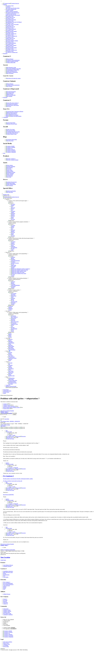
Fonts (10, 168)
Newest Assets (13, 182)
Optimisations (15, 72)
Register (5, 194)
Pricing (4, 573)
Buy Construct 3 (11, 158)
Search (4, 393)
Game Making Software (8, 565)
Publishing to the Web (16, 68)
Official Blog (14, 139)
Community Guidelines (8, 614)
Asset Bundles (13, 191)
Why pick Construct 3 (14, 102)
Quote (12, 438)
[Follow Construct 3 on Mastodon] (11, 152)
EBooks (11, 167)
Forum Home (12, 122)
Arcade (7, 361)
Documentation (6, 574)
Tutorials (10, 86)
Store (4, 153)
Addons (11, 165)
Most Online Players (13, 132)
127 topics (10, 467)
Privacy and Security (14, 105)
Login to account (12, 386)
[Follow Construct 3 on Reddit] (10, 146)
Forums (7, 351)
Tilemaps (11, 175)
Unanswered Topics (7, 390)
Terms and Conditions (7, 641)
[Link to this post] (9, 437)
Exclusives (10, 185)
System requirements (15, 60)
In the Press (5, 602)
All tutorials (10, 73)
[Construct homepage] (11, 3)
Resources (5, 53)
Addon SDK (12, 62)
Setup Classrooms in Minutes (17, 111)
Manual (11, 59)
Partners (4, 586)
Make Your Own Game (8, 572)
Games (10, 170)
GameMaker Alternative (8, 571)
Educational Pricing (12, 113)
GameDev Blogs (6, 612)
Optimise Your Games (21, 273)
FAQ (10, 106)
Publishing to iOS (13, 71)
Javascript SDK (12, 95)
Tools (10, 177)
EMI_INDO (3, 426)
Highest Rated (13, 184)
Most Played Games (15, 131)
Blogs (7, 377)
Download (13, 91)
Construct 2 (14, 290)
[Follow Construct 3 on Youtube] (10, 147)
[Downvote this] (20, 436)
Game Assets (5, 608)
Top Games (12, 129)
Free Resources (14, 104)
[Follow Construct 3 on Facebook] (11, 150)
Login (8, 194)
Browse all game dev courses (14, 78)
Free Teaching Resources (8, 584)
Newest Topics (14, 123)
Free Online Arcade (7, 613)
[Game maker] (11, 197)
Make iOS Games (20, 272)
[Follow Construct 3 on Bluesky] (10, 149)
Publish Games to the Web (22, 269)
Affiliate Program (6, 594)
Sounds (13, 172)
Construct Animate (18, 221)
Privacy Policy (6, 643)
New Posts (11, 140)
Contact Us (8, 385)
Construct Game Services (20, 238)
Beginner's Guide (12, 67)
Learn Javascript (6, 585)
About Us (5, 599)
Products (5, 4)
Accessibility (5, 645)
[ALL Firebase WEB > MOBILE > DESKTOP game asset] (1, 420)
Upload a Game (13, 134)
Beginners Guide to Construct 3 (23, 268)
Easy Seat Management (8, 583)
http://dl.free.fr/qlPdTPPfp (8, 494)
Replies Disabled (10, 410)
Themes (11, 174)
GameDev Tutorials (7, 611)
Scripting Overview (14, 61)
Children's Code (6, 644)
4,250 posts (15, 467)
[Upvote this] (10, 436)
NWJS (12, 92)
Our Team (5, 600)
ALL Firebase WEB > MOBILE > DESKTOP (10, 421)
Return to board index (10, 549)
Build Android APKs (14, 69)
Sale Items (10, 192)
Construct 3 (17, 200)
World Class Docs (13, 112)
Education (5, 97)
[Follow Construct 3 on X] (9, 148)
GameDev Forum (6, 609)
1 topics (9, 435)
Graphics (11, 171)
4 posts (13, 435)
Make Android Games (21, 271)
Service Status (6, 646)
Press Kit (5, 601)
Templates (11, 173)
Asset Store (8, 338)
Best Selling (12, 183)
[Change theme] (12, 387)
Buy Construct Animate (13, 159)
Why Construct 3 (6, 582)
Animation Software (7, 566)
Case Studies (5, 577)
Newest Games (12, 130)
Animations (12, 166)
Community (5, 117)
